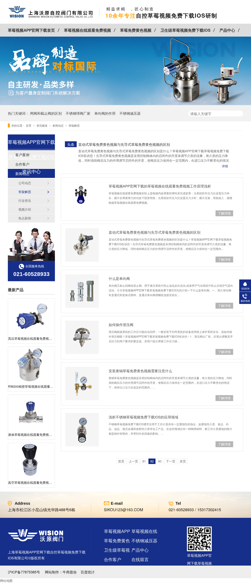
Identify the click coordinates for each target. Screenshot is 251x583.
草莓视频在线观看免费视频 (87, 30)
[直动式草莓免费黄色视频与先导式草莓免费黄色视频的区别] (82, 245)
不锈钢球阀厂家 (78, 113)
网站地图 (6, 580)
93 (160, 461)
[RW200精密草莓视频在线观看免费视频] (31, 364)
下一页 (170, 461)
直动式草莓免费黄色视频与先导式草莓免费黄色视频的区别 (124, 144)
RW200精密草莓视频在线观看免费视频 (35, 386)
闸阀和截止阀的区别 (46, 113)
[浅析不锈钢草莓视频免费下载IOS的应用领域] (82, 429)
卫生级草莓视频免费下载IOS (185, 30)
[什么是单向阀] (82, 291)
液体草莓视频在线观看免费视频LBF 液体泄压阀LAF (44, 434)
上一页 (133, 461)
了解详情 (224, 213)
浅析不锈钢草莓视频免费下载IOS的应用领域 (143, 416)
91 (144, 461)
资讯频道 (42, 125)
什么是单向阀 (119, 278)
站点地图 (112, 569)
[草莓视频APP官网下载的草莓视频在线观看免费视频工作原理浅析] (82, 194)
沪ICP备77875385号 (24, 571)
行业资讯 (24, 200)
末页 (183, 461)
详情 (225, 166)
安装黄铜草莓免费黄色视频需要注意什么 (140, 370)
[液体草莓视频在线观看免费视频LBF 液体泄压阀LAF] (31, 412)
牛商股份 (70, 571)
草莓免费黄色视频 (135, 30)
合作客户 (112, 559)
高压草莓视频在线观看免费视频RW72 (34, 338)
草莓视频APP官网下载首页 (31, 30)
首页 (29, 125)
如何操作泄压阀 (121, 324)
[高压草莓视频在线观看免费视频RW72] (31, 316)
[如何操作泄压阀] (82, 337)
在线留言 (140, 559)
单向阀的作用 (104, 113)
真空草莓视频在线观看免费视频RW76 (34, 482)
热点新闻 (24, 218)
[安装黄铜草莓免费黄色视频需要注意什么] (82, 383)
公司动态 (24, 183)
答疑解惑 (74, 125)
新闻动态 (58, 125)
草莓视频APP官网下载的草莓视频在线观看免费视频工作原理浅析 (160, 185)
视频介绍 (24, 209)
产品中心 (227, 30)
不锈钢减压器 (130, 113)
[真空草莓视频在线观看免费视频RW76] (31, 460)
